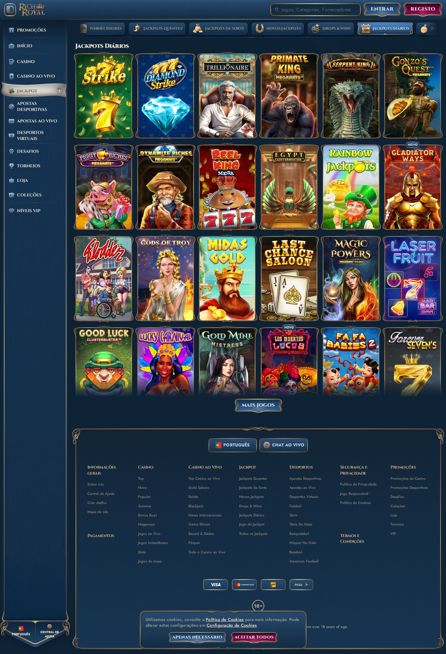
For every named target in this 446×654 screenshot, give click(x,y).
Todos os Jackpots (253, 533)
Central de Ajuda (100, 493)
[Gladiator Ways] (412, 187)
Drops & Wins (250, 506)
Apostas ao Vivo (302, 487)
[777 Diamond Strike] (165, 95)
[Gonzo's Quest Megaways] (412, 95)
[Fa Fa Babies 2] (351, 369)
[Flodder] (103, 278)
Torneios (397, 524)
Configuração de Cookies (232, 625)
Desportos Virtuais (303, 496)
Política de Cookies (355, 503)
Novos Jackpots (251, 496)
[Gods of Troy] (165, 278)
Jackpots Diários (251, 515)
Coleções (397, 506)
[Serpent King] (351, 95)
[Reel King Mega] (227, 187)
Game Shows (199, 524)
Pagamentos (100, 536)
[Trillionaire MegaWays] (227, 95)
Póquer (194, 543)
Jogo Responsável (354, 493)
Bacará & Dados (201, 533)
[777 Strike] (103, 95)
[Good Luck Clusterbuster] (103, 369)
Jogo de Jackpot (251, 524)
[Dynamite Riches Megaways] (165, 187)
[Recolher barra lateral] (10, 9)
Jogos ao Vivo (149, 533)
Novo (142, 487)
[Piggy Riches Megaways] (103, 187)
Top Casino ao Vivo (204, 478)
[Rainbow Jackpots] (351, 187)
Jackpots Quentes (253, 478)
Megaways (146, 524)
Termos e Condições (352, 539)
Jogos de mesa (149, 561)
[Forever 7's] (412, 369)
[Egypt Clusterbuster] (289, 187)
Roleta (193, 496)
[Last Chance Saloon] (289, 278)
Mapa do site (97, 512)
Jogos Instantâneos (153, 543)
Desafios (397, 496)
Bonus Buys (147, 515)
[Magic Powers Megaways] (351, 278)
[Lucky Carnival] (165, 369)
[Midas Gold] (227, 278)
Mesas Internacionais (204, 515)
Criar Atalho (96, 503)
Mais (298, 584)
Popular (144, 496)
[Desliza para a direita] (437, 28)
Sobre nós (95, 484)
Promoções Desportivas (409, 487)
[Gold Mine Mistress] (227, 369)
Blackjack (195, 506)
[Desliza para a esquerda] (79, 28)
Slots (142, 552)
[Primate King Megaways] (289, 95)
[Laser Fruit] (412, 278)
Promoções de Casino (408, 478)
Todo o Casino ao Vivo (206, 552)
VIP (393, 533)
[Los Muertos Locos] (289, 369)
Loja (393, 515)
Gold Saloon (198, 487)
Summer (144, 506)
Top (141, 478)
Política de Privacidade (358, 484)
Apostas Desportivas (305, 478)
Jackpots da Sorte (253, 487)
